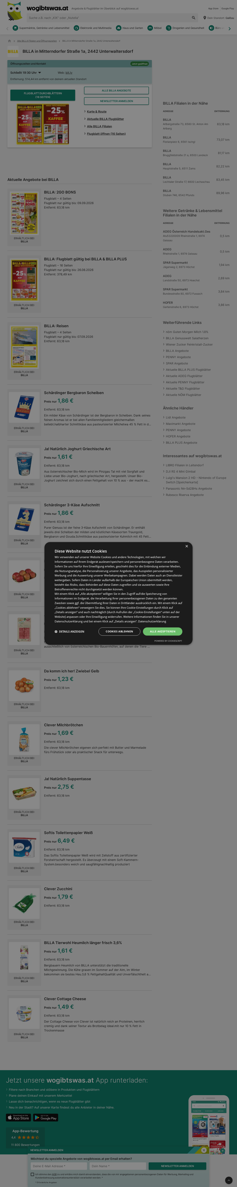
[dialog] (118, 593)
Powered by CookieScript (168, 641)
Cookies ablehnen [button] (119, 631)
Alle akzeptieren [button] (162, 631)
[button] (69, 631)
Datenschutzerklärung (152, 621)
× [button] (186, 546)
